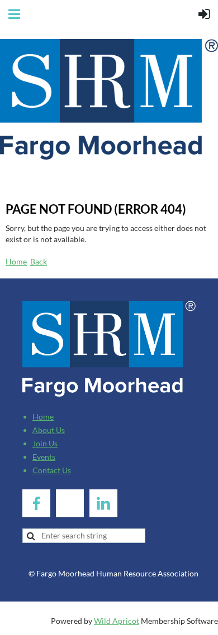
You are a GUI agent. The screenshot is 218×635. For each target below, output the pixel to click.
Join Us (45, 443)
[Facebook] (36, 503)
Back (38, 261)
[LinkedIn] (103, 503)
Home (16, 261)
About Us (48, 430)
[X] (70, 503)
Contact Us (51, 470)
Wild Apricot (116, 621)
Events (43, 456)
